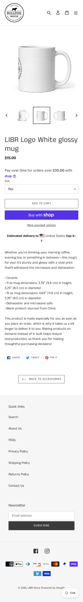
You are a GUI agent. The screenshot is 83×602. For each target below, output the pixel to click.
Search (13, 417)
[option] (23, 115)
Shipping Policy (19, 462)
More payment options (41, 225)
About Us (15, 428)
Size (7, 181)
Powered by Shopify (53, 588)
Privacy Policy (18, 451)
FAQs (12, 440)
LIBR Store (34, 588)
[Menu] (75, 12)
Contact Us (16, 485)
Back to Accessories (44, 379)
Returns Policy (19, 474)
